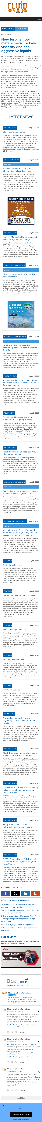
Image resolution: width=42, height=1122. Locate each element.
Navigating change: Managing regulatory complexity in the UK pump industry (20, 720)
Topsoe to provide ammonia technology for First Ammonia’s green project (21, 492)
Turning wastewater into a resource (19, 595)
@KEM (17, 1014)
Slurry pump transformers (14, 132)
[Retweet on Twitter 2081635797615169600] (12, 1090)
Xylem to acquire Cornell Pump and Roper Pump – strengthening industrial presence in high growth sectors (20, 532)
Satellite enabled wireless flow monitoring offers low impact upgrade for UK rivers (20, 347)
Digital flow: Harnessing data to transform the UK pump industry (17, 418)
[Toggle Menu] (39, 19)
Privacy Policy (25, 1119)
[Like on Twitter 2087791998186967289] (17, 1062)
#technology (30, 1025)
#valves (23, 1057)
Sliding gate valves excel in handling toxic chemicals (19, 275)
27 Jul (20, 1071)
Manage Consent (17, 1119)
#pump (34, 1044)
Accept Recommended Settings (21, 1114)
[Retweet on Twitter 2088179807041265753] (12, 1032)
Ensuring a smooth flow (13, 659)
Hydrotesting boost (11, 690)
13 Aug (20, 1041)
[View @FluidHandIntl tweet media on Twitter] (18, 1027)
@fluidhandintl (11, 1011)
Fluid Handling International (18, 1009)
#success (24, 1025)
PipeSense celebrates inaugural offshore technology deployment (17, 169)
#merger (18, 1025)
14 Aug (20, 1011)
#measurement (26, 1019)
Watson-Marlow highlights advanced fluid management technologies (20, 238)
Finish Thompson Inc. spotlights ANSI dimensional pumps (20, 453)
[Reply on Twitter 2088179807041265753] (8, 1032)
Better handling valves (13, 565)
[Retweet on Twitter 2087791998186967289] (12, 1062)
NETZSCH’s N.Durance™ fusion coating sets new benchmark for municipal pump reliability (20, 790)
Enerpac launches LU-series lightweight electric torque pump (17, 825)
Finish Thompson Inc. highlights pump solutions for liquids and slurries (20, 754)
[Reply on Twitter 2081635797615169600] (8, 1090)
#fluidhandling (11, 1025)
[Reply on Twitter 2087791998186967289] (8, 1062)
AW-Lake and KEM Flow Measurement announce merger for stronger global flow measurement (20, 382)
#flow (20, 1019)
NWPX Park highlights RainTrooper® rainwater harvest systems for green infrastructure (20, 861)
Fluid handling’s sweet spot (15, 629)
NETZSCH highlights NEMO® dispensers (17, 924)
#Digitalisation (11, 1044)
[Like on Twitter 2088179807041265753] (17, 1032)
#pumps (18, 1057)
